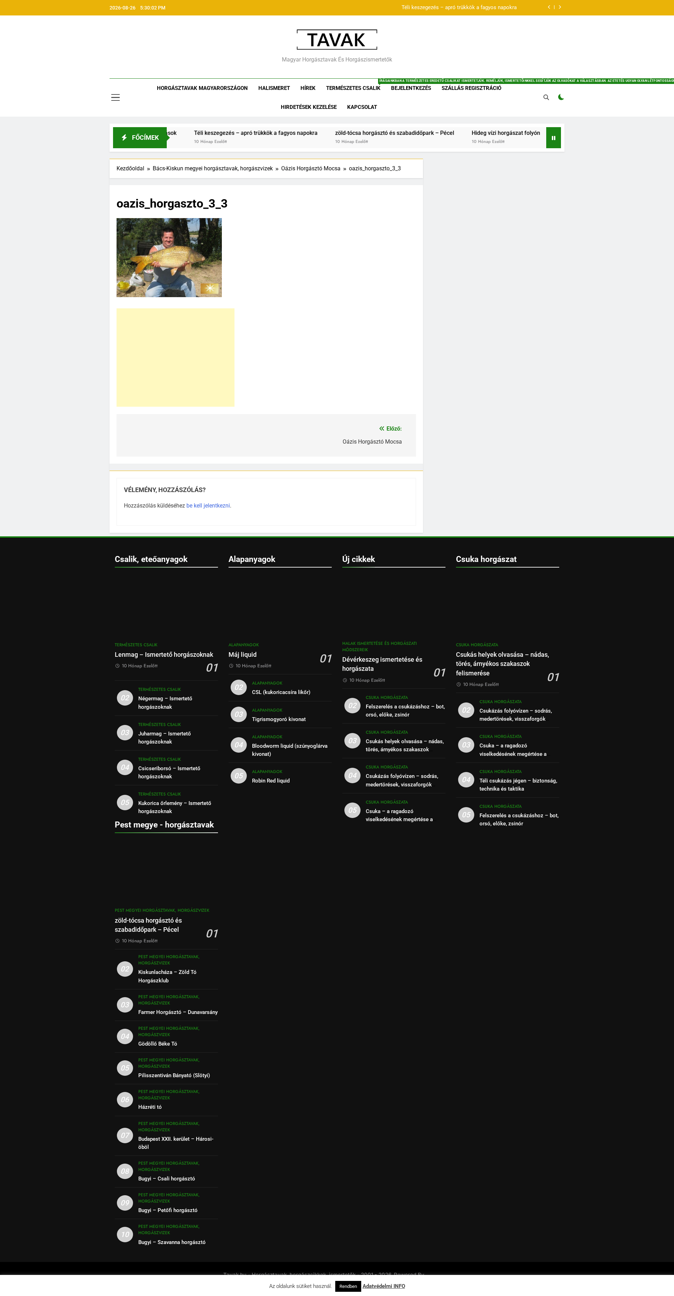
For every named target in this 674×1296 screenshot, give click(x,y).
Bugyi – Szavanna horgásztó (172, 1242)
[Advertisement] (175, 357)
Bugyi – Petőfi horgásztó (168, 1210)
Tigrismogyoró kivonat (279, 719)
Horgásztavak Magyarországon (202, 88)
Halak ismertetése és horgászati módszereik (379, 646)
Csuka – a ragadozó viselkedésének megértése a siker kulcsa (399, 819)
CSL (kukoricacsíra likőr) (281, 692)
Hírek (308, 88)
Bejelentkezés (411, 88)
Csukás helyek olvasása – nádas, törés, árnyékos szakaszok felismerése (405, 749)
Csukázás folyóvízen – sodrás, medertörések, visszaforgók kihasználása (402, 784)
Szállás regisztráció (471, 88)
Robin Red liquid (271, 781)
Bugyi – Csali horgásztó (166, 1179)
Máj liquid (243, 654)
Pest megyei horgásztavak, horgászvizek (162, 910)
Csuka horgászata (387, 697)
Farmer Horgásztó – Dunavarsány (178, 1012)
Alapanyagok (244, 645)
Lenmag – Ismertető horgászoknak (164, 654)
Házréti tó (150, 1107)
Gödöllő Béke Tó (157, 1044)
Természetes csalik (356, 85)
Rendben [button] (348, 1286)
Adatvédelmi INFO (384, 1286)
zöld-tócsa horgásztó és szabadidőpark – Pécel (364, 133)
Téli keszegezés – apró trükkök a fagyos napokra (459, 8)
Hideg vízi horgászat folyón (475, 133)
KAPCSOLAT (362, 107)
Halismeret (274, 88)
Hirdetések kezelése (309, 107)
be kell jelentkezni (208, 505)
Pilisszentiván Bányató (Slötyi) (174, 1075)
